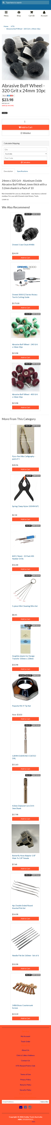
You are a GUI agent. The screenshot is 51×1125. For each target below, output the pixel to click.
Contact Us (25, 1060)
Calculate (26, 162)
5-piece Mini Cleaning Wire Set (25, 606)
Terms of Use (25, 1074)
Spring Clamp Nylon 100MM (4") (25, 506)
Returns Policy (25, 1085)
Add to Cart (26, 127)
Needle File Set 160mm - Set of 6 (25, 955)
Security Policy (25, 1090)
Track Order (25, 1041)
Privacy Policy (25, 1080)
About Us (25, 1050)
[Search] (3, 2)
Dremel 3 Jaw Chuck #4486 (23, 244)
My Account (25, 1036)
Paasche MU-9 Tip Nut (21, 706)
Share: (5, 96)
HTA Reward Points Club (25, 1066)
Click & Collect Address (25, 1055)
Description (8, 171)
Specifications (22, 171)
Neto (33, 1121)
